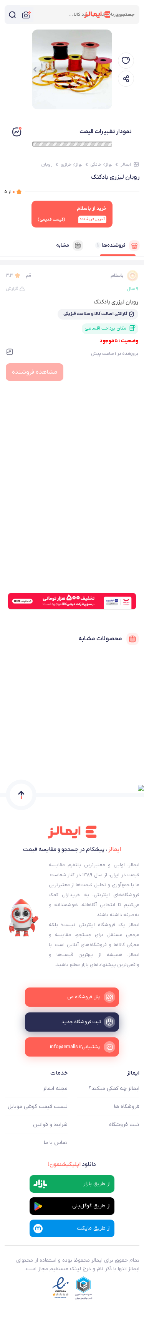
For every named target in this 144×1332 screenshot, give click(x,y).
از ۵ (10, 191)
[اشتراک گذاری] (126, 79)
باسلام (117, 275)
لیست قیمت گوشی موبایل (38, 1106)
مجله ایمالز (55, 1088)
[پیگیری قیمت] (126, 61)
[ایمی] (24, 918)
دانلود (72, 1164)
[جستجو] (12, 14)
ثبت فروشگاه (124, 1124)
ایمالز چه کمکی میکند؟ (114, 1088)
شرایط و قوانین (50, 1124)
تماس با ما (56, 1142)
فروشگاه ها (126, 1106)
